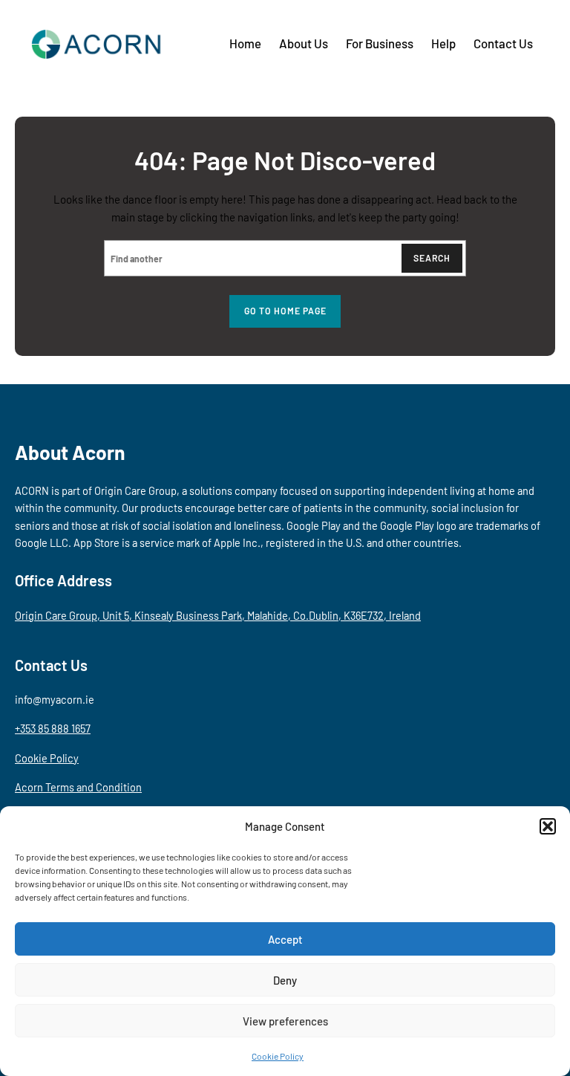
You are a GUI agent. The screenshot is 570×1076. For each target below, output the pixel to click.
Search (432, 258)
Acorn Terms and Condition (78, 787)
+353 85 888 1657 (53, 728)
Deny (285, 980)
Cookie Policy (278, 1056)
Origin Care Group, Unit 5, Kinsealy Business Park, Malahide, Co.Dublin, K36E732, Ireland (218, 615)
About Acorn (70, 452)
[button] (547, 826)
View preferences (285, 1021)
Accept (285, 939)
